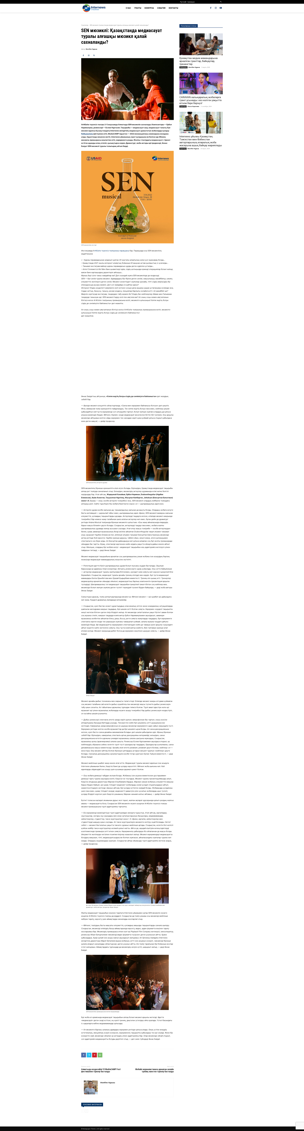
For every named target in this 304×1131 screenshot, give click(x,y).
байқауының (87, 134)
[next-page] (86, 1111)
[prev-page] (82, 1111)
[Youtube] (221, 8)
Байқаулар (183, 67)
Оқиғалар (84, 25)
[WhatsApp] (100, 1055)
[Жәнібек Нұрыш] (91, 1087)
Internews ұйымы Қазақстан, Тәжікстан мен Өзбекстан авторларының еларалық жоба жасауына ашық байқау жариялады (200, 141)
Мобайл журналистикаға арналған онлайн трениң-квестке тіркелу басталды (154, 1070)
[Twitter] (94, 55)
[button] (221, 2)
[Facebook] (211, 8)
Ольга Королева (193, 106)
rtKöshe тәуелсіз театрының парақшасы (111, 251)
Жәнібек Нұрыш (91, 49)
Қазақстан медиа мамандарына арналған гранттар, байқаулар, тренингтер (198, 61)
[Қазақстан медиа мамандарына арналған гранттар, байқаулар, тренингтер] (201, 44)
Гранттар (183, 106)
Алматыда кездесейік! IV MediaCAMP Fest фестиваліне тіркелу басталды (101, 1070)
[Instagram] (216, 8)
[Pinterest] (94, 1055)
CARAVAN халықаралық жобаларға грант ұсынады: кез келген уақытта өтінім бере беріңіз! (200, 100)
